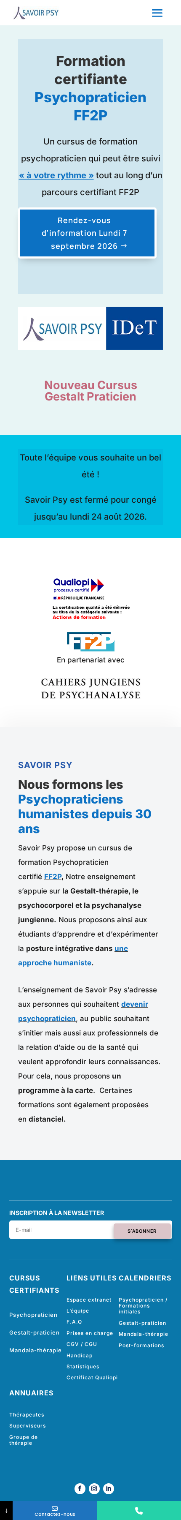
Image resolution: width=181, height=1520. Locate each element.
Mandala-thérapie (35, 1350)
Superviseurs (27, 1425)
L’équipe (78, 1311)
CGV (73, 1344)
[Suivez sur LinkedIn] (108, 1488)
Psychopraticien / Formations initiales (143, 1306)
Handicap (80, 1355)
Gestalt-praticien (34, 1332)
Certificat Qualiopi (92, 1377)
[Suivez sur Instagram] (94, 1488)
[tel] (139, 1510)
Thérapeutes (26, 1414)
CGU (91, 1344)
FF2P (52, 876)
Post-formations (141, 1345)
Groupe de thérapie (23, 1440)
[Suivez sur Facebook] (80, 1488)
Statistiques (83, 1366)
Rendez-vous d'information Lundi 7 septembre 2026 (84, 233)
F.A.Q (74, 1321)
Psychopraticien (33, 1314)
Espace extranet (89, 1300)
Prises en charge (90, 1333)
